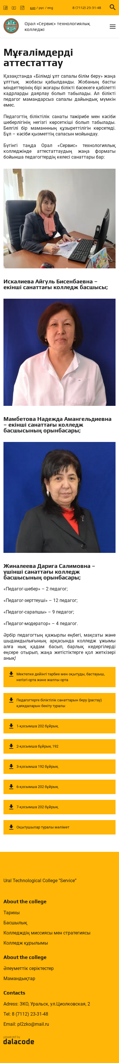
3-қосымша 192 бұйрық (37, 766)
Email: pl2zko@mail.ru (26, 1024)
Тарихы (11, 912)
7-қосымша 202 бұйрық (37, 807)
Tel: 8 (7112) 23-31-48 (25, 1014)
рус (41, 8)
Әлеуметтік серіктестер (28, 968)
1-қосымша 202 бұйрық (37, 726)
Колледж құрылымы (25, 943)
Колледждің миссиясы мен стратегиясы (46, 933)
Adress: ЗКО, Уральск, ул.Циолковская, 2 (46, 1004)
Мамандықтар (19, 978)
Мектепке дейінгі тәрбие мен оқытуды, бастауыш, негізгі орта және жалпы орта (60, 677)
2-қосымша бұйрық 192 (37, 746)
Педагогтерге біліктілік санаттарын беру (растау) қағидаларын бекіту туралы (59, 703)
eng (50, 8)
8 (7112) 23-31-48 (86, 8)
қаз (33, 8)
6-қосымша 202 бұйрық (37, 787)
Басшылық (15, 923)
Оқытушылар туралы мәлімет (42, 827)
